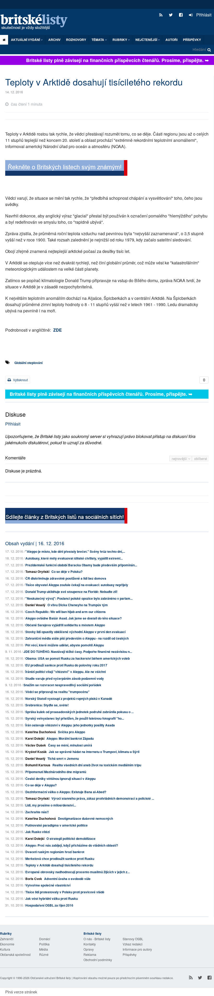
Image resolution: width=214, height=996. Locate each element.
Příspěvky (192, 39)
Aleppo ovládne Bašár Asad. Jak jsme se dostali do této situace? (73, 618)
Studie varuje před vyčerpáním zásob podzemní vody (64, 678)
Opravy (89, 949)
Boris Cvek (33, 878)
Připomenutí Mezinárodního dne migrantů (55, 771)
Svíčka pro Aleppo (71, 732)
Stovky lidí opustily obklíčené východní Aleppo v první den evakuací (75, 631)
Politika (44, 944)
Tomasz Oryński (37, 571)
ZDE (57, 330)
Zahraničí (6, 939)
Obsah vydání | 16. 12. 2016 (34, 543)
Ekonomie (7, 944)
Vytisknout (20, 380)
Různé (44, 954)
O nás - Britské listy (97, 939)
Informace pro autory (137, 949)
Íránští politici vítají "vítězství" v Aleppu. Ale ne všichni (65, 671)
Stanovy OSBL (133, 939)
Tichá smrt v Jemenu (63, 758)
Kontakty (90, 944)
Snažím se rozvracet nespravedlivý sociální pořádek (62, 685)
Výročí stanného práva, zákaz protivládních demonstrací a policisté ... (102, 798)
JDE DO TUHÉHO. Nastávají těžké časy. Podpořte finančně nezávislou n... (77, 651)
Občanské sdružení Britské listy (50, 978)
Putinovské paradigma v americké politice (56, 825)
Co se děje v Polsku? (66, 571)
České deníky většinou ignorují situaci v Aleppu (60, 778)
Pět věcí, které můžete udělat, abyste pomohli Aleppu (64, 645)
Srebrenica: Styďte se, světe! (47, 705)
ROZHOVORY (76, 39)
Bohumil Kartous (37, 765)
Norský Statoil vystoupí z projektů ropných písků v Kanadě (68, 698)
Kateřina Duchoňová (40, 732)
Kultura (5, 949)
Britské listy (36, 22)
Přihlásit (203, 15)
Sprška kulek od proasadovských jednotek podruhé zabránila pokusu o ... (79, 711)
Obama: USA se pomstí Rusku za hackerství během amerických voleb (77, 658)
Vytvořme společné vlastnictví (47, 885)
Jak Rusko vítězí (37, 831)
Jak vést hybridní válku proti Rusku (51, 898)
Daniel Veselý (35, 605)
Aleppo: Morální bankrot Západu (70, 738)
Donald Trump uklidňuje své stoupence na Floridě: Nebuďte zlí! (71, 591)
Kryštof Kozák (36, 751)
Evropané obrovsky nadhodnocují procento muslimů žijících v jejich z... (77, 872)
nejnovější (180, 458)
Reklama (90, 954)
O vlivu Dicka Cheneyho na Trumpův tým (77, 605)
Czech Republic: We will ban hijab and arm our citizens (65, 611)
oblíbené (200, 458)
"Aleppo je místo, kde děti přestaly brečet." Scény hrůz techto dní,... (75, 551)
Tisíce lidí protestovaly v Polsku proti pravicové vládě (64, 892)
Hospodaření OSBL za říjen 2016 (49, 905)
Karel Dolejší (34, 738)
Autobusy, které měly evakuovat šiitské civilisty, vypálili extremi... (74, 558)
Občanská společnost (15, 954)
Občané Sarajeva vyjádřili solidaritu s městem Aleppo (65, 625)
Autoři (171, 39)
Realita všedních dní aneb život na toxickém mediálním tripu (96, 765)
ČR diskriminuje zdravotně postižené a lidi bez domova (65, 578)
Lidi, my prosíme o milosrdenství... (50, 805)
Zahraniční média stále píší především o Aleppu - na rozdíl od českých (77, 638)
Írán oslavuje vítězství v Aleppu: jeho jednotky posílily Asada (70, 725)
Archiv (54, 39)
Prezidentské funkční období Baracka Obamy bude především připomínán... (81, 565)
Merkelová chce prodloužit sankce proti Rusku (59, 858)
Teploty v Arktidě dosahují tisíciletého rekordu (59, 865)
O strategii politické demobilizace (71, 838)
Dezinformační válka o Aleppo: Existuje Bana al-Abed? (65, 791)
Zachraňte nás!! (37, 812)
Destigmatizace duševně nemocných (85, 818)
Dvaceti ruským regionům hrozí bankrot (54, 851)
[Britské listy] (66, 169)
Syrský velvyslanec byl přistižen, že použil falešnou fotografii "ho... (74, 718)
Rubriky (120, 39)
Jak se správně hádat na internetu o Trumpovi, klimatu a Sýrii (94, 751)
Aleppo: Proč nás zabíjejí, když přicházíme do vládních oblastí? (71, 845)
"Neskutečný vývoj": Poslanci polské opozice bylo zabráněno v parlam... (79, 598)
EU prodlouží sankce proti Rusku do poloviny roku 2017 (66, 665)
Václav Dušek (35, 745)
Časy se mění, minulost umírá (70, 745)
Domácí (44, 939)
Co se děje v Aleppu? (41, 785)
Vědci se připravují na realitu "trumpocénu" (57, 691)
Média (43, 949)
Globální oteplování (28, 362)
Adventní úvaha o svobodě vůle (67, 878)
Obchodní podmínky (98, 959)
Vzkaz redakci (132, 944)
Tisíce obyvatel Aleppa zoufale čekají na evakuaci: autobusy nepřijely (76, 584)
